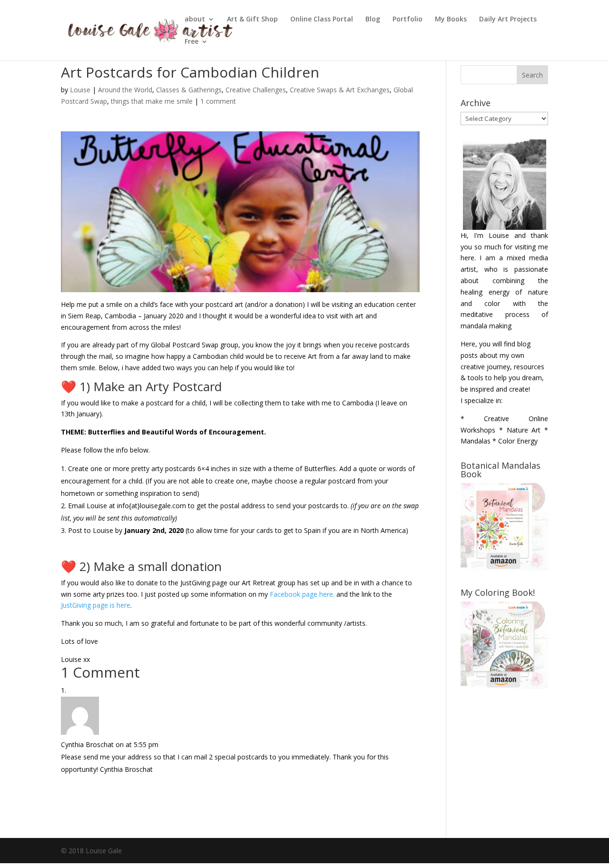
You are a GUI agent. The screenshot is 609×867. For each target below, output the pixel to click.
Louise (80, 89)
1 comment (218, 101)
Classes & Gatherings (189, 89)
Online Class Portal (321, 19)
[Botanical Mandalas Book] (504, 567)
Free (191, 42)
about (195, 19)
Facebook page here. (302, 594)
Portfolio (407, 19)
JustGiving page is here (95, 605)
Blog (372, 19)
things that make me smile (152, 101)
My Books (451, 19)
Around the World (125, 89)
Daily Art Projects (508, 19)
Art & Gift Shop (252, 19)
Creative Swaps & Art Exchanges (340, 89)
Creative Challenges (256, 89)
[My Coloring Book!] (504, 686)
